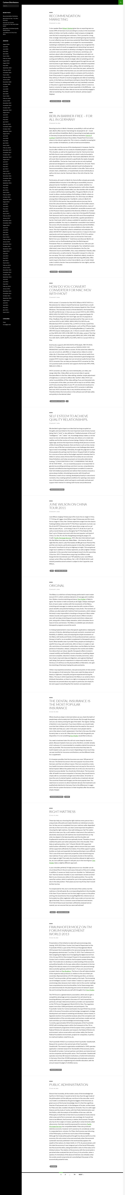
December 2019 (7, 103)
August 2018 (6, 133)
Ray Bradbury (66, 971)
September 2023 (7, 68)
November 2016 (7, 178)
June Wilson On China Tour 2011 (68, 506)
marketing (66, 101)
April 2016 (5, 190)
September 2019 (7, 110)
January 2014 (6, 241)
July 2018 (5, 136)
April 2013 (5, 260)
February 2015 (7, 216)
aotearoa (54, 271)
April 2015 (5, 211)
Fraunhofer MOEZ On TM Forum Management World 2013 (70, 930)
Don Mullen (82, 599)
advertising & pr (55, 101)
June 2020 (5, 89)
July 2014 (5, 227)
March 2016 (6, 192)
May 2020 (5, 91)
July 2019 (5, 115)
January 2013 (6, 267)
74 (74, 1174)
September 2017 (7, 157)
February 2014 (7, 239)
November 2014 (7, 223)
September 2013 (7, 249)
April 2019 (5, 122)
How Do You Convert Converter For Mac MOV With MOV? (70, 290)
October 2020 (6, 84)
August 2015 (6, 202)
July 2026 (5, 46)
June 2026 (5, 49)
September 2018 (7, 131)
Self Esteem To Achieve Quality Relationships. (68, 417)
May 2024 (5, 65)
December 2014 (7, 220)
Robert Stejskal (68, 28)
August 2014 (6, 225)
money (67, 796)
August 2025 (6, 60)
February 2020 (7, 98)
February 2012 (7, 286)
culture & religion (61, 570)
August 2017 (6, 159)
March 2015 (6, 213)
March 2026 (6, 56)
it (67, 401)
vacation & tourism (65, 271)
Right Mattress (62, 812)
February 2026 (7, 58)
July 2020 (5, 86)
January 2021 (6, 79)
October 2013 (6, 246)
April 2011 (5, 310)
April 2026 (5, 53)
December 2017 (7, 150)
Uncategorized (7, 324)
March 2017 (6, 171)
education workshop (57, 489)
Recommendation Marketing (64, 17)
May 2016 (5, 187)
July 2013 (5, 253)
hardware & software (57, 401)
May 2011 (5, 307)
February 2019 (7, 124)
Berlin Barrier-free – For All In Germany (70, 117)
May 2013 (5, 258)
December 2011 (7, 291)
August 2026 (6, 44)
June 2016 (5, 185)
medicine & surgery (63, 912)
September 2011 (7, 298)
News (51, 12)
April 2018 (5, 143)
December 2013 (7, 244)
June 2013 (5, 256)
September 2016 (7, 183)
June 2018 (5, 138)
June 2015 (5, 206)
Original (56, 586)
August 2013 (6, 251)
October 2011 (6, 296)
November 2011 (7, 293)
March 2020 (6, 96)
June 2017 (5, 164)
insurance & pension (57, 796)
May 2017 (5, 166)
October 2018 (6, 129)
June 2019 (5, 117)
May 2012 (5, 284)
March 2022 (6, 75)
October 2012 (6, 274)
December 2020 (7, 82)
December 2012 (7, 270)
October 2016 (6, 180)
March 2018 (6, 145)
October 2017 (6, 155)
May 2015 (5, 209)
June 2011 (5, 305)
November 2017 (7, 152)
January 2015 (6, 218)
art (52, 570)
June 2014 (5, 230)
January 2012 (6, 288)
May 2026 (5, 51)
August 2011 (6, 300)
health (53, 912)
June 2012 (5, 281)
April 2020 (5, 93)
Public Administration (68, 1085)
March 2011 (6, 312)
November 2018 (7, 126)
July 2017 (5, 162)
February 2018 (7, 147)
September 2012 (7, 277)
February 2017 (7, 173)
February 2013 (7, 265)
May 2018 (5, 140)
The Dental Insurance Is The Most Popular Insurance (69, 704)
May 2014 (5, 232)
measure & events (56, 1069)
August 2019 (6, 112)
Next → (81, 1174)
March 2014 (6, 237)
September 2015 (7, 199)
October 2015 (6, 197)
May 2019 (5, 119)
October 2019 (6, 108)
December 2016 (7, 176)
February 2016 (7, 194)
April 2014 (5, 234)
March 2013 (6, 263)
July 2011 (5, 303)
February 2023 (7, 70)
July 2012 (5, 279)
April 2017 (5, 169)
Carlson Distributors (11, 2)
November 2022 (7, 72)
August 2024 (6, 63)
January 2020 (6, 100)
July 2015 (5, 204)
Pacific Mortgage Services (62, 538)
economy (53, 1166)
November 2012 (7, 272)
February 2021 (7, 77)
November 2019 (7, 105)
